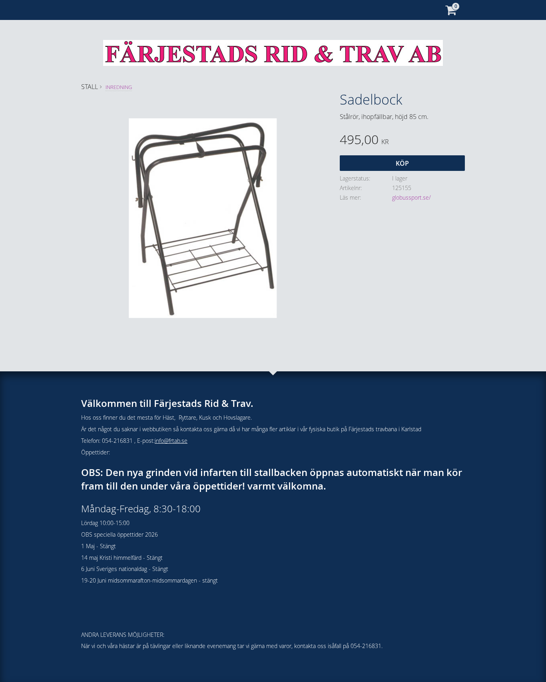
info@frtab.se (171, 440)
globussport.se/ (411, 197)
